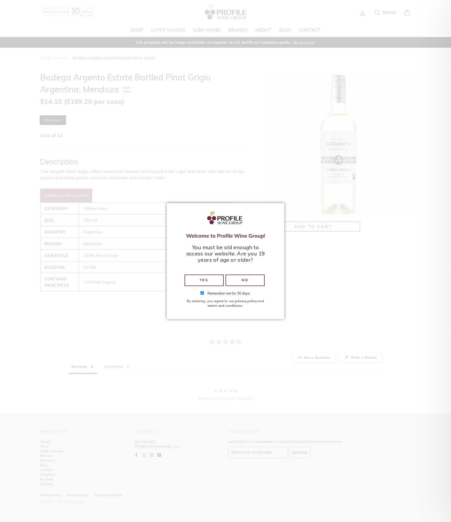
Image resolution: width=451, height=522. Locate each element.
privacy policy (246, 301)
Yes (204, 280)
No (245, 280)
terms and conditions (225, 306)
